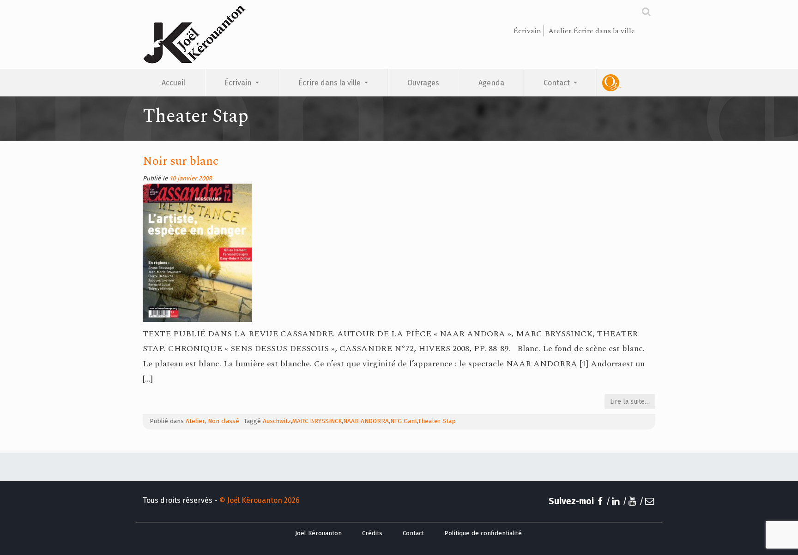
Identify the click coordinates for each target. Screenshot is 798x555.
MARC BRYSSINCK (317, 421)
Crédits (372, 533)
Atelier (195, 421)
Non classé (223, 421)
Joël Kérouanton (318, 533)
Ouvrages (423, 82)
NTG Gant (403, 421)
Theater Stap (437, 421)
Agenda (491, 82)
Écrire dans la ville (330, 82)
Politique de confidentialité (483, 533)
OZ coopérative (626, 82)
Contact (558, 82)
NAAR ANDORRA (366, 421)
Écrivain (239, 82)
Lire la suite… (630, 402)
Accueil (173, 82)
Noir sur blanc (180, 161)
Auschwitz (277, 421)
